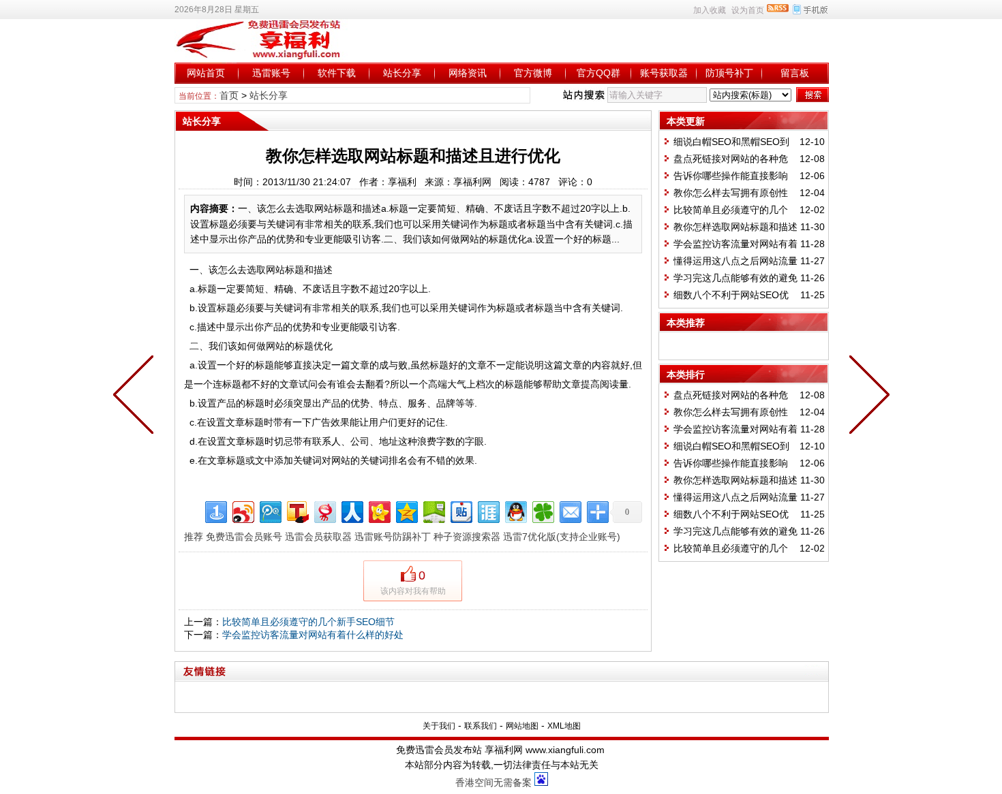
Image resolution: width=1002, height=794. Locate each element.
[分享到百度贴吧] (460, 510)
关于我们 (439, 726)
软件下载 (337, 72)
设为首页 (747, 10)
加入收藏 (709, 10)
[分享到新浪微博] (242, 510)
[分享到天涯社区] (487, 510)
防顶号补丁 (729, 72)
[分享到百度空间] (433, 510)
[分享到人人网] (351, 510)
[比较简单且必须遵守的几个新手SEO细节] (866, 397)
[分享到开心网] (378, 510)
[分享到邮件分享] (569, 510)
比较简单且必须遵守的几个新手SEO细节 (308, 621)
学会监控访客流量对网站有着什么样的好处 (313, 634)
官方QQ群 (598, 72)
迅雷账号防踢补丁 (392, 536)
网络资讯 (468, 72)
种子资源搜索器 (467, 536)
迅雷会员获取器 (318, 536)
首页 (229, 95)
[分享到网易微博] (324, 510)
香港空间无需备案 (493, 782)
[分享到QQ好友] (515, 510)
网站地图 (522, 726)
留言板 (794, 72)
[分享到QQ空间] (406, 510)
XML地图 (564, 726)
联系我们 (480, 726)
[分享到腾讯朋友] (542, 510)
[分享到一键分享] (215, 510)
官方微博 (533, 72)
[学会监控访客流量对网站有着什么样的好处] (136, 397)
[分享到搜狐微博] (296, 510)
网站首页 (206, 72)
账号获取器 (664, 72)
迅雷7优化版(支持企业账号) (561, 536)
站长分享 (402, 72)
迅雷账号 (271, 72)
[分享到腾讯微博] (269, 510)
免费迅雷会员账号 (244, 536)
